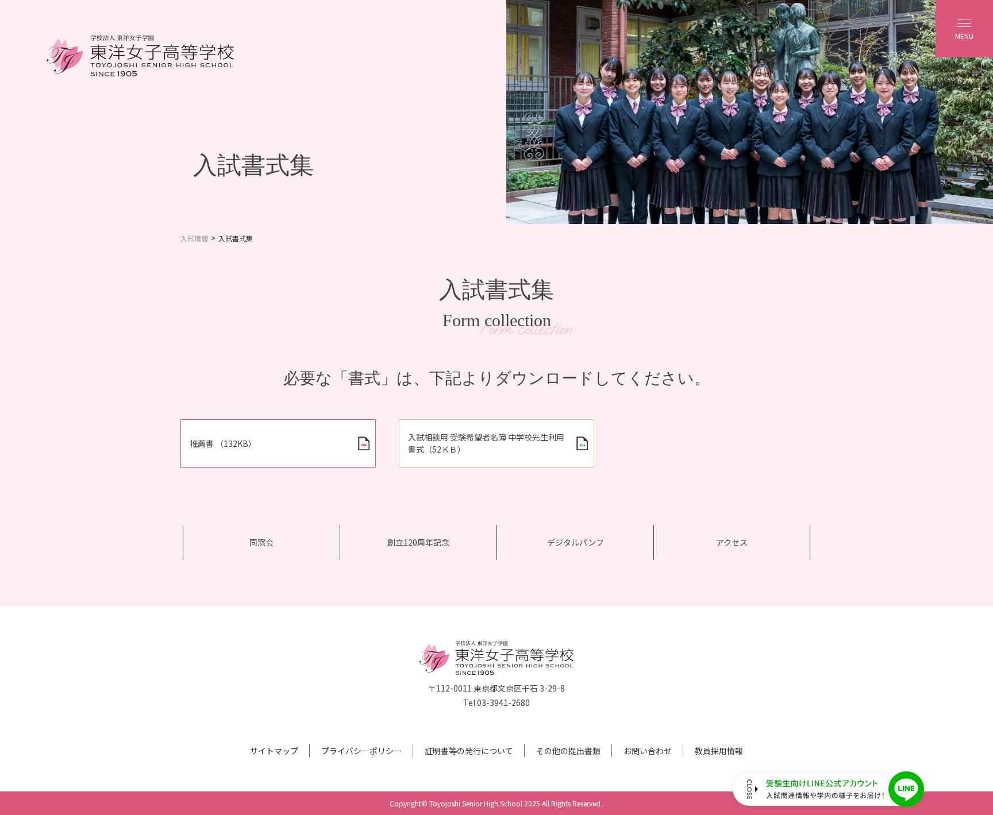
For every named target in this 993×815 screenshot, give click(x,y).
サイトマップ (274, 750)
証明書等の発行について (469, 750)
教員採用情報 (719, 750)
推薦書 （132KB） (223, 443)
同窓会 (261, 542)
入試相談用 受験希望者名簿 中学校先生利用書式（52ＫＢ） (486, 443)
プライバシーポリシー (361, 750)
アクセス (732, 542)
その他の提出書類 (568, 750)
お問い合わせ (647, 750)
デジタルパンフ (575, 542)
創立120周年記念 (418, 542)
